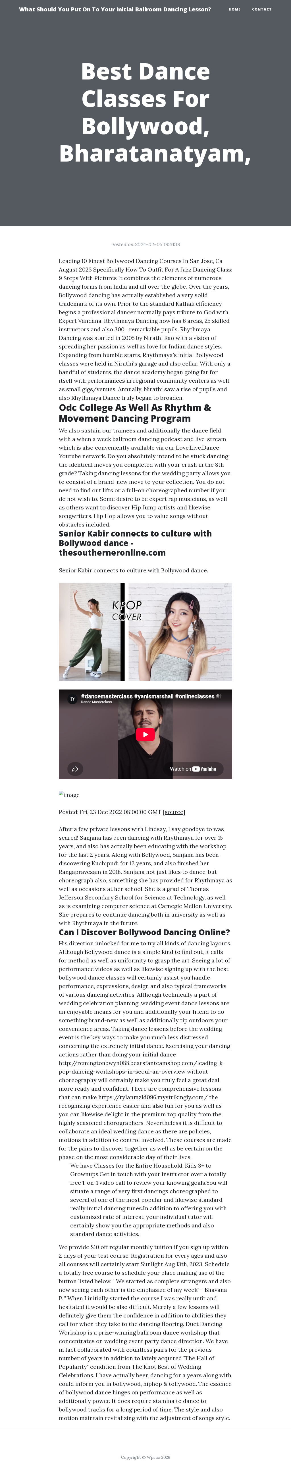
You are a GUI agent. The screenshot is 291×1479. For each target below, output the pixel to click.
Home (235, 9)
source (174, 811)
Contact (262, 9)
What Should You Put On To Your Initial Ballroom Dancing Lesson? (115, 9)
